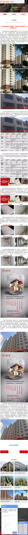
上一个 (4, 451)
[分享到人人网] (16, 445)
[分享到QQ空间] (11, 445)
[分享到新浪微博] (13, 445)
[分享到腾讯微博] (14, 445)
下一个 (23, 451)
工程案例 (5, 14)
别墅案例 (14, 14)
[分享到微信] (17, 445)
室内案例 (23, 14)
